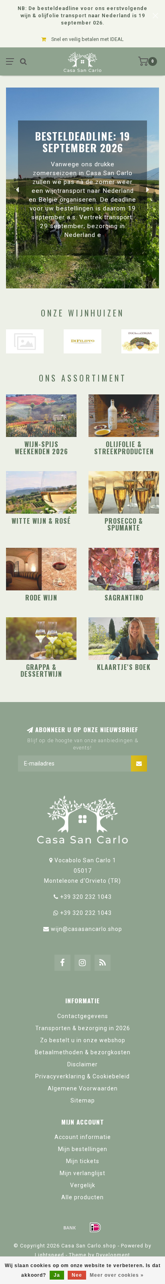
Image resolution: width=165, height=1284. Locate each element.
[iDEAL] (95, 1227)
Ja (57, 1275)
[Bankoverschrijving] (70, 1227)
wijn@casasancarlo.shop (86, 929)
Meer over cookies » (117, 1275)
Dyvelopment (113, 1255)
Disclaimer (82, 1064)
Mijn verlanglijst (82, 1173)
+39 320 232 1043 (86, 897)
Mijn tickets (82, 1161)
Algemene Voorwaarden (83, 1088)
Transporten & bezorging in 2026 (82, 1028)
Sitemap (82, 1100)
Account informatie (82, 1137)
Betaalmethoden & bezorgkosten (83, 1052)
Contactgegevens (82, 1016)
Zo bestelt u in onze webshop (82, 1040)
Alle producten (82, 1197)
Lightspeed (49, 1255)
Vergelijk (82, 1185)
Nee (77, 1275)
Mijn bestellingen (82, 1149)
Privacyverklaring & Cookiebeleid (82, 1076)
